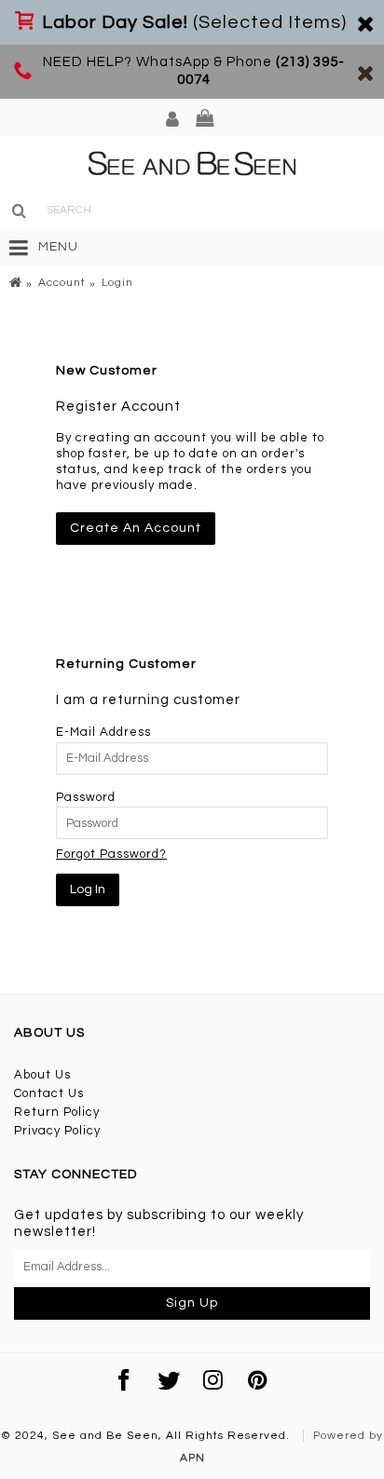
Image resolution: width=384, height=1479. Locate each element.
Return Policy (57, 1112)
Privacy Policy (57, 1130)
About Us (42, 1074)
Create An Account (135, 528)
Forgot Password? (111, 854)
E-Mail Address (103, 732)
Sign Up (192, 1302)
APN (192, 1458)
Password (86, 797)
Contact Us (49, 1093)
